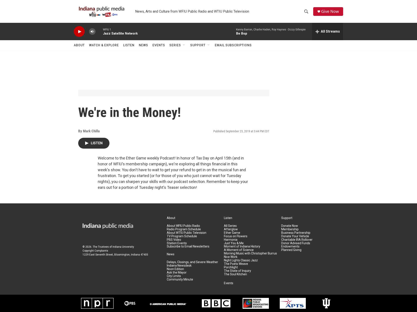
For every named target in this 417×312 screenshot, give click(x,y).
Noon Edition (175, 269)
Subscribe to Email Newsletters (188, 246)
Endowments (290, 246)
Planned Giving (291, 250)
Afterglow (231, 229)
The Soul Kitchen (235, 274)
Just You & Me (234, 243)
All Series (230, 225)
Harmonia (230, 239)
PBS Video (174, 239)
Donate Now (289, 225)
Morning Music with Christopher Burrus (250, 253)
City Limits (174, 276)
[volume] (92, 32)
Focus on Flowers (235, 236)
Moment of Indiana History (242, 246)
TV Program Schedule (182, 236)
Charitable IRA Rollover (297, 239)
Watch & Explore (104, 45)
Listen (128, 45)
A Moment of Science (239, 250)
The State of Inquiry (237, 270)
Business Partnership (295, 232)
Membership (290, 229)
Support (197, 45)
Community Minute (180, 279)
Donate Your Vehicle (295, 236)
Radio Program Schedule (184, 229)
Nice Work (230, 257)
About (79, 45)
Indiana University (123, 246)
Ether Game (232, 232)
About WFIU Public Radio (183, 225)
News (143, 45)
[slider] (99, 31)
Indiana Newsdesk (179, 265)
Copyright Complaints (95, 250)
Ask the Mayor (177, 272)
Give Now (330, 11)
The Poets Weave (236, 264)
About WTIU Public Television (186, 232)
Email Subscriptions (233, 45)
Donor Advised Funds (295, 243)
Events (158, 45)
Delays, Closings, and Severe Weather (192, 262)
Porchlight (231, 267)
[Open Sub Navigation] (184, 45)
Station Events (177, 243)
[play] (79, 31)
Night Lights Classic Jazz (241, 260)
